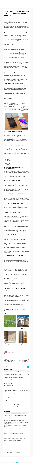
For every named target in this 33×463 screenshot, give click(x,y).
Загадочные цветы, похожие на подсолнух (16, 454)
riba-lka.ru (18, 462)
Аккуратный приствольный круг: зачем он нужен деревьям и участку (14, 438)
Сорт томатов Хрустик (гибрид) (15, 379)
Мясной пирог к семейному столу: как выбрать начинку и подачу (13, 440)
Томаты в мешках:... (7, 388)
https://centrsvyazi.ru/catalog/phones (12, 43)
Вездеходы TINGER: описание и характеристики (16, 377)
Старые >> (27, 402)
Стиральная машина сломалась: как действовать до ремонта (13, 431)
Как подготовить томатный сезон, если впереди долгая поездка (13, 433)
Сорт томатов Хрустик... (7, 397)
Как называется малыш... (8, 385)
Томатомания (16, 2)
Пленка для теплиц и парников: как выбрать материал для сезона (14, 417)
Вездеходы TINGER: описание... (9, 393)
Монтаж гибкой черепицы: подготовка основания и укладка (13, 428)
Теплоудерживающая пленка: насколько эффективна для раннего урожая (15, 413)
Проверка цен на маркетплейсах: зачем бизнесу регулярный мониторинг (15, 420)
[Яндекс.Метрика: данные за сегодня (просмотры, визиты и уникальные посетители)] (16, 404)
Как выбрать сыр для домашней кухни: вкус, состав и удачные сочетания (15, 435)
